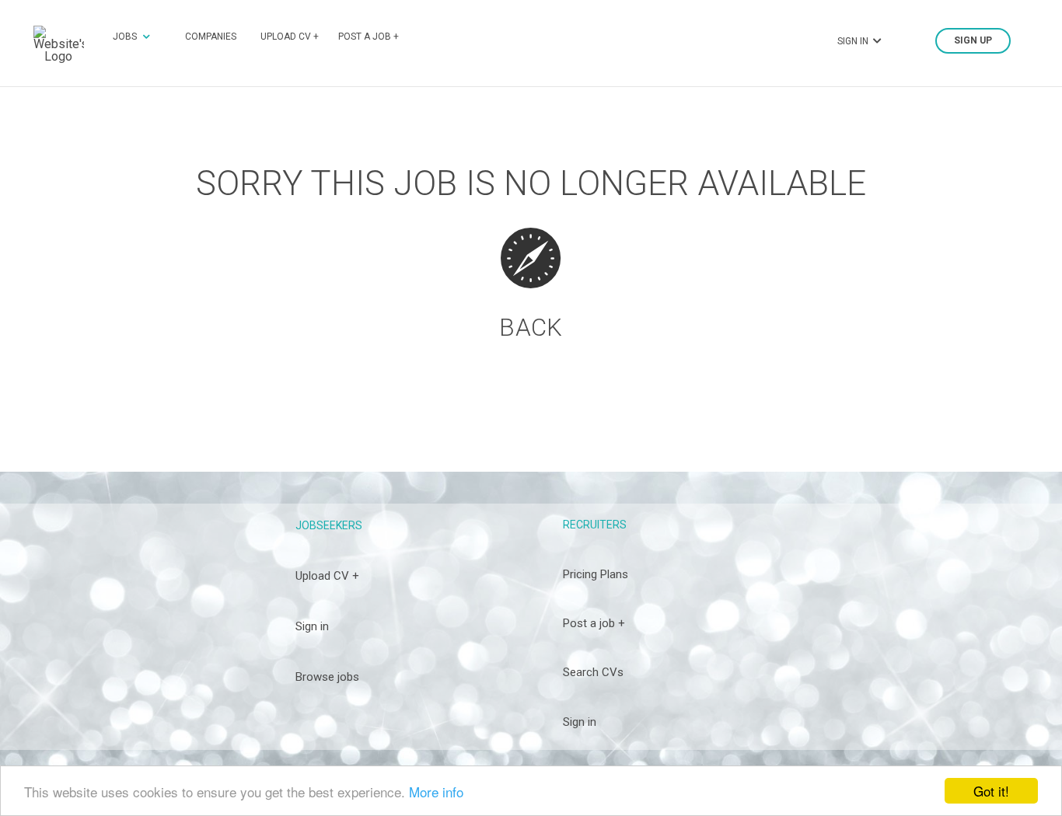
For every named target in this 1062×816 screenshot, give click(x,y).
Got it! (991, 790)
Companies (210, 36)
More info (436, 791)
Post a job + (368, 36)
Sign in (312, 626)
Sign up (973, 41)
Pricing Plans (595, 574)
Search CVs (593, 672)
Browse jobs (327, 677)
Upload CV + (289, 36)
